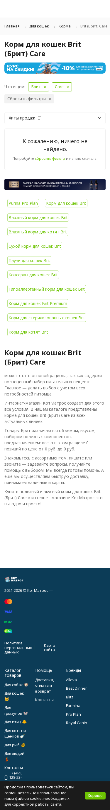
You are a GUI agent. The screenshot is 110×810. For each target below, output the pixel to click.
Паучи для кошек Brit (29, 260)
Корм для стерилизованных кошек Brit (47, 317)
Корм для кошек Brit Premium (38, 303)
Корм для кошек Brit (66, 203)
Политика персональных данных (18, 647)
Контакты (44, 699)
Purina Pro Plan (23, 203)
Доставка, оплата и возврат (44, 685)
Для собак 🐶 (16, 684)
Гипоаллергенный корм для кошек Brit (47, 289)
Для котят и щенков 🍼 (15, 733)
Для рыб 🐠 (14, 744)
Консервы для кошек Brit (33, 274)
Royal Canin (76, 722)
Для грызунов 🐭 (16, 710)
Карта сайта (49, 648)
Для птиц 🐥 (15, 721)
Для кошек (39, 26)
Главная (12, 26)
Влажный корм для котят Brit (38, 232)
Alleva (71, 679)
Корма (65, 26)
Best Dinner (76, 688)
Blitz (69, 697)
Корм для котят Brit (28, 332)
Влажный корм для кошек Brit (38, 217)
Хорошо (95, 795)
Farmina (73, 705)
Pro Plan (73, 714)
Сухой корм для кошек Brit (35, 246)
